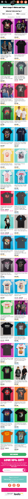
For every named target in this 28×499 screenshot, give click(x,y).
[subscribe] (24, 470)
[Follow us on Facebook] (9, 485)
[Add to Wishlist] (12, 20)
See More (14, 454)
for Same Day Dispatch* (14, 479)
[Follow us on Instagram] (14, 485)
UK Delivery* (14, 477)
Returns (14, 481)
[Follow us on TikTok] (18, 485)
